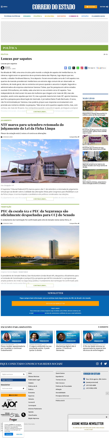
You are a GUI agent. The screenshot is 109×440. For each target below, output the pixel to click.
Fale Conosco (60, 383)
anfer (87, 180)
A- (107, 54)
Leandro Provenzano (38, 344)
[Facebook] (65, 68)
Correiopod (32, 405)
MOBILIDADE (88, 162)
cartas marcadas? (90, 112)
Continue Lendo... (40, 199)
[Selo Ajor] (13, 404)
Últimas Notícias (12, 16)
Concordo (9, 434)
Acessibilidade (60, 392)
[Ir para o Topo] (107, 393)
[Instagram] (82, 68)
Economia (49, 16)
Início (30, 373)
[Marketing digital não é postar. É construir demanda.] (68, 337)
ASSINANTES (104, 327)
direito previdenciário (9, 344)
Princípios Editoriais (62, 396)
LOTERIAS (87, 128)
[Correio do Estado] (95, 374)
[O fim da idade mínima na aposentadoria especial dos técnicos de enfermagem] (95, 337)
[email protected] (39, 313)
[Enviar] (23, 388)
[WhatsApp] (78, 68)
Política (38, 16)
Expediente (60, 376)
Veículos (31, 399)
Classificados (98, 16)
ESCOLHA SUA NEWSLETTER (55, 303)
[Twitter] (105, 363)
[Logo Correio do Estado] (53, 7)
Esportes (61, 16)
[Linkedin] (69, 68)
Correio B (73, 16)
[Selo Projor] (13, 417)
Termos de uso (61, 379)
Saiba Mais (19, 434)
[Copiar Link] (86, 68)
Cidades (26, 16)
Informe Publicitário (35, 408)
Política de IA (32, 386)
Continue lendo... (40, 112)
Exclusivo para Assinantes (66, 344)
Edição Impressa (33, 418)
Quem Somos (60, 373)
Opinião (85, 16)
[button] (74, 137)
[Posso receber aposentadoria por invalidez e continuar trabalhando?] (13, 337)
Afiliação (59, 389)
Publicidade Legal (34, 379)
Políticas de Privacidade (64, 386)
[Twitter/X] (73, 68)
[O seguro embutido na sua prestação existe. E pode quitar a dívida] (41, 337)
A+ (105, 54)
